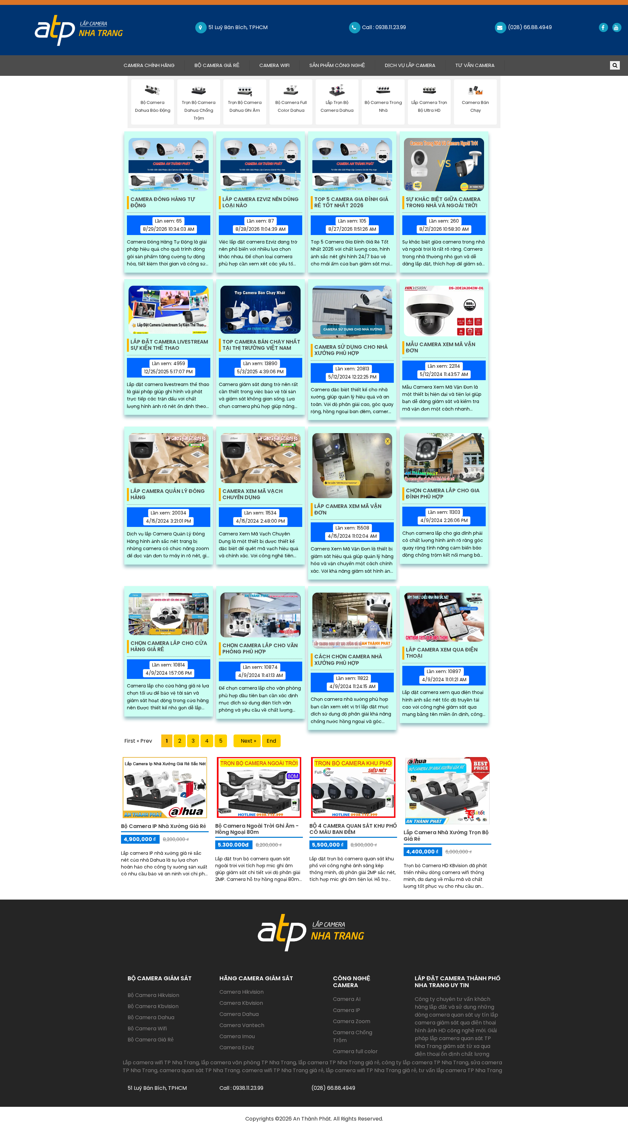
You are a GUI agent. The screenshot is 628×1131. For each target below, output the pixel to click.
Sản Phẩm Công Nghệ (337, 65)
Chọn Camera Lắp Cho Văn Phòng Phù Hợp (260, 648)
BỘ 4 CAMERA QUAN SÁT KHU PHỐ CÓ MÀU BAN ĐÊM (353, 829)
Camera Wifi (274, 65)
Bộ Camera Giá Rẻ (217, 65)
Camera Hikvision (241, 992)
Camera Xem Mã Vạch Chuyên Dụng (252, 494)
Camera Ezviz (236, 1047)
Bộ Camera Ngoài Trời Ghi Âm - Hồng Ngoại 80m (257, 829)
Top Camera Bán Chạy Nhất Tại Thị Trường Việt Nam (261, 345)
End (271, 741)
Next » (247, 741)
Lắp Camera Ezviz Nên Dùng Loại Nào (260, 202)
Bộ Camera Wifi (147, 1028)
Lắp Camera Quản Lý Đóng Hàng (168, 494)
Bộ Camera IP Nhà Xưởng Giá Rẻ (163, 826)
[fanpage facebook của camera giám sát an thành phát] (603, 27)
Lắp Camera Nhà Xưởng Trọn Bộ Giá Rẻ (446, 835)
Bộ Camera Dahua (151, 1017)
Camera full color (355, 1051)
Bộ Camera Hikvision (153, 995)
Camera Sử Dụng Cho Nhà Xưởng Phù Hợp (351, 350)
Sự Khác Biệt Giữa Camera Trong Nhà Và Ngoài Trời (443, 202)
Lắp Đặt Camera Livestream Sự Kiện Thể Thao (169, 345)
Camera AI (346, 999)
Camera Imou (237, 1036)
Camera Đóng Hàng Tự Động (163, 202)
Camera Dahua (239, 1014)
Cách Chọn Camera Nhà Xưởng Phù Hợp (348, 660)
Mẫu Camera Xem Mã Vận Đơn (440, 347)
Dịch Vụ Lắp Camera (410, 65)
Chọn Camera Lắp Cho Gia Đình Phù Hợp (443, 493)
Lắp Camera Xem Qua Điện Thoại (442, 653)
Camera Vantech (241, 1025)
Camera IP (346, 1010)
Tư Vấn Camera (475, 65)
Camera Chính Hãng (154, 65)
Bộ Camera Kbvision (153, 1006)
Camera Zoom (351, 1021)
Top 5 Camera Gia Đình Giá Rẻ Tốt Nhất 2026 (351, 202)
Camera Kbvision (241, 1003)
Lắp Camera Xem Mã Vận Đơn (347, 509)
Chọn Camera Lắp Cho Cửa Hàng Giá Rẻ (169, 646)
